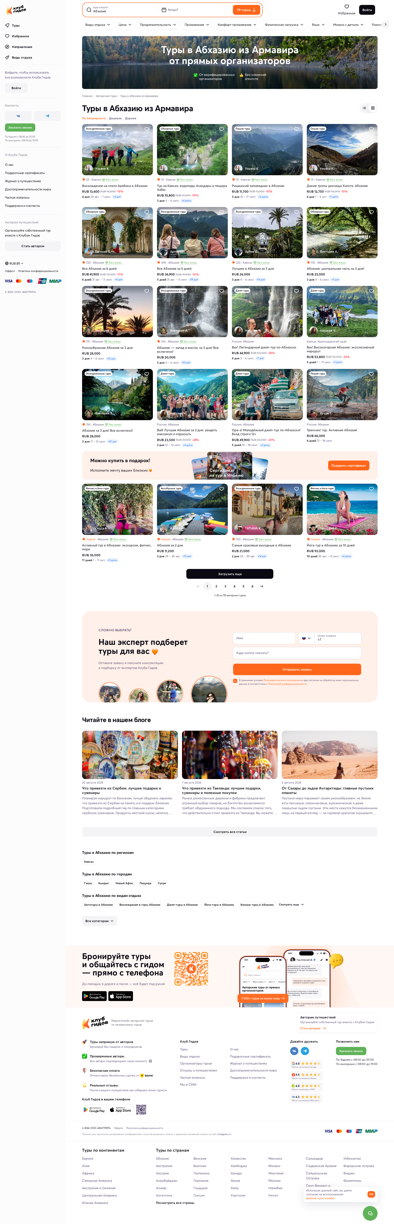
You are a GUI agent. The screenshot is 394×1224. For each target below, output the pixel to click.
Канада (236, 1173)
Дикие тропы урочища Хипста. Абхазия (337, 186)
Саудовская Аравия (321, 1166)
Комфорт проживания (234, 25)
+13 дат (187, 556)
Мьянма (274, 1180)
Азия (86, 1166)
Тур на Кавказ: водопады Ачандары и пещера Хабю (192, 188)
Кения (235, 1180)
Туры (16, 25)
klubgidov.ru (224, 1134)
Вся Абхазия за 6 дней (99, 269)
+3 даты (265, 445)
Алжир (161, 1188)
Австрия (162, 1173)
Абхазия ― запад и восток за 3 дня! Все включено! (188, 350)
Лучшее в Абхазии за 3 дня (253, 269)
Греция (199, 1195)
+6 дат (117, 196)
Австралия (164, 1166)
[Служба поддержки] (370, 1213)
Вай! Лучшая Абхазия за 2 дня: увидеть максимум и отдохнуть (187, 432)
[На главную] (16, 10)
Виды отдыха (22, 57)
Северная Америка (97, 1180)
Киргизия (238, 1195)
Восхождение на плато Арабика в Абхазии (114, 186)
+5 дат (335, 279)
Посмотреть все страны (175, 1203)
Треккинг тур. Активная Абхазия (332, 430)
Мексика (275, 1158)
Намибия (275, 1188)
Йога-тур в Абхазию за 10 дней (331, 545)
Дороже (130, 118)
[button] (304, 638)
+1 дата (333, 196)
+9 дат (119, 279)
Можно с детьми (345, 25)
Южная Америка (95, 1203)
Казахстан (238, 1158)
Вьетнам (200, 1166)
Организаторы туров (196, 1063)
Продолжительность (155, 25)
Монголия (276, 1173)
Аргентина (164, 1195)
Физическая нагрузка (281, 25)
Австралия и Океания (99, 1188)
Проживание (194, 25)
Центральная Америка (99, 1195)
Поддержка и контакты (22, 206)
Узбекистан (352, 1158)
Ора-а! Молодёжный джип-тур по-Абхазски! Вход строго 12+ (266, 432)
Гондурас (201, 1188)
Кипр (235, 1188)
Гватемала (201, 1173)
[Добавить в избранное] (146, 129)
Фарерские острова (358, 1166)
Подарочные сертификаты (25, 173)
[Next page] (261, 586)
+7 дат (260, 358)
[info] (150, 1061)
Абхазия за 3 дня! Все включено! (107, 430)
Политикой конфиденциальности (287, 683)
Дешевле (115, 118)
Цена (122, 25)
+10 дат (111, 358)
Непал (273, 1195)
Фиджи (348, 1173)
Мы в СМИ (188, 1084)
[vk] (18, 116)
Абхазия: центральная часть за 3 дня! (335, 269)
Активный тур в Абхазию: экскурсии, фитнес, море (116, 547)
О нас (9, 165)
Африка (88, 1173)
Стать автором (310, 1028)
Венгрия (200, 1158)
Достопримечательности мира (28, 189)
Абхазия (162, 1158)
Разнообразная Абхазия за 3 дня (107, 348)
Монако (274, 1166)
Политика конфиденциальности (38, 271)
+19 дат (194, 279)
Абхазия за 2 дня (170, 545)
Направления (22, 47)
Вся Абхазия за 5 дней (174, 269)
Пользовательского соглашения (282, 680)
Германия (201, 1180)
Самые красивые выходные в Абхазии (261, 545)
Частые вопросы (17, 197)
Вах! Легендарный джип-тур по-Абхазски (264, 347)
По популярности (94, 118)
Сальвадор (314, 1158)
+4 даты (186, 200)
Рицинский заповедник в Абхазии (258, 186)
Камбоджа (239, 1166)
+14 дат (262, 556)
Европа (87, 1158)
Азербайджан (166, 1180)
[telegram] (47, 116)
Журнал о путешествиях (23, 181)
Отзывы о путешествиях (198, 1070)
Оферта (10, 271)
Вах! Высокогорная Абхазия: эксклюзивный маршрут (340, 349)
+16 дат (261, 279)
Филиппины (352, 1180)
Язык (316, 25)
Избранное (20, 36)
